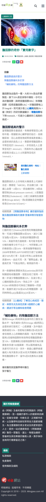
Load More (23, 389)
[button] (43, 6)
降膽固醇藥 (38, 56)
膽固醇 (31, 56)
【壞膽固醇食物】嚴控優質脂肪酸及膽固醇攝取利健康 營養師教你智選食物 (23, 215)
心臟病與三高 (7, 16)
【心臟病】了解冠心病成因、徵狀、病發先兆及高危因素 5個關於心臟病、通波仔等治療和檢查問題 (23, 304)
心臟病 (26, 56)
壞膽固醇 (20, 56)
